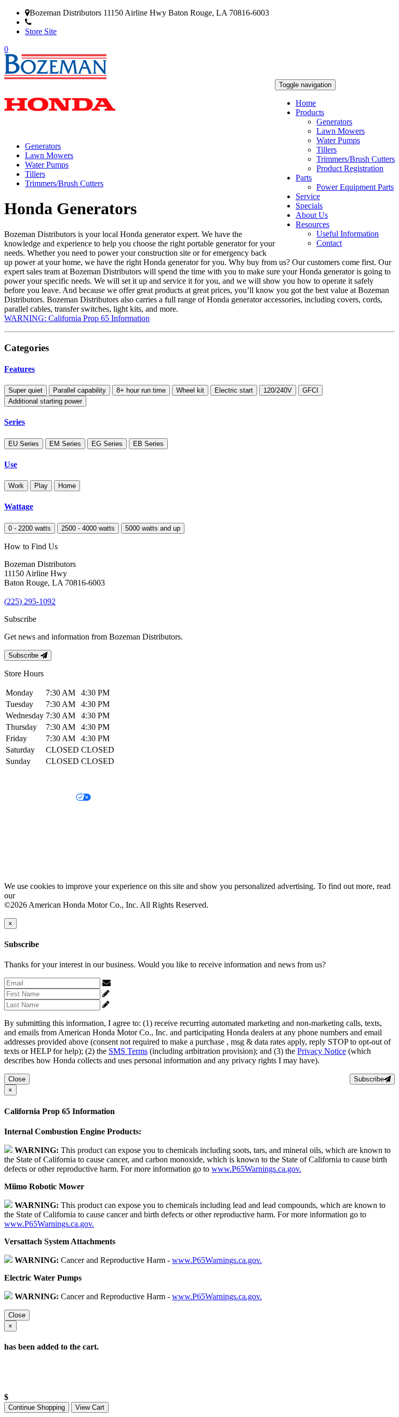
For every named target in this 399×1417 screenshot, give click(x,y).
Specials (309, 205)
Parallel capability (79, 390)
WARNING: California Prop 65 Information (77, 318)
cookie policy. (40, 895)
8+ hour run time (141, 390)
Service (308, 196)
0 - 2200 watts (29, 528)
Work (16, 486)
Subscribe (24, 655)
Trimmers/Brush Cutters (355, 159)
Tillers (326, 149)
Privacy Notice (28, 780)
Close (16, 1079)
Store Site (41, 31)
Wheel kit (190, 390)
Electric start (234, 390)
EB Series (148, 444)
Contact (329, 243)
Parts (304, 177)
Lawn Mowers (340, 131)
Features (19, 369)
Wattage (18, 506)
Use (10, 464)
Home (306, 103)
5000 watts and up (152, 528)
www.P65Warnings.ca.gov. (256, 1168)
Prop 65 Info (25, 850)
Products (310, 112)
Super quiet (25, 390)
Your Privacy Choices (40, 798)
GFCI (310, 390)
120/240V (277, 390)
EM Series (65, 444)
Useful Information (347, 233)
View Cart (89, 1407)
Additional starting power (45, 401)
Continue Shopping (36, 1407)
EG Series (107, 444)
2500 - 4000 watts (88, 528)
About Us (312, 215)
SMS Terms (23, 833)
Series (14, 422)
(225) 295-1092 (57, 22)
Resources (312, 224)
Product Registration (349, 168)
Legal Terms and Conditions (50, 815)
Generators (334, 121)
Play (41, 486)
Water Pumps (338, 140)
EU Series (23, 444)
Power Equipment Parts (355, 187)
